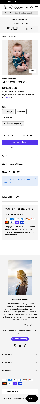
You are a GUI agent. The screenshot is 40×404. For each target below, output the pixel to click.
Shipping (5, 91)
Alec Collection (12, 36)
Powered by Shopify (25, 398)
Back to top (20, 251)
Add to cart (27, 135)
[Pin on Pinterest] (18, 172)
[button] (31, 7)
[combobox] (20, 13)
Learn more (28, 2)
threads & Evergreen (9, 78)
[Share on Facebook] (14, 172)
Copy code (32, 29)
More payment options (20, 148)
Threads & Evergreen (13, 398)
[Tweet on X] (9, 172)
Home (4, 36)
